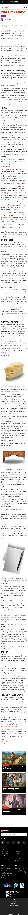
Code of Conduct (14, 901)
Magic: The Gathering (6, 868)
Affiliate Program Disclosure (19, 859)
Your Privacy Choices (14, 912)
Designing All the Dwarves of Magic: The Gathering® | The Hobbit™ (14, 768)
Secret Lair (4, 877)
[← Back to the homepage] (14, 1)
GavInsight (3, 743)
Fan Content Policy (14, 907)
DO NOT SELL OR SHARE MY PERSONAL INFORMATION (14, 910)
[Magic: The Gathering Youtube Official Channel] (18, 842)
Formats (3, 855)
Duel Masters (18, 870)
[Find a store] (25, 834)
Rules (2, 857)
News (2, 7)
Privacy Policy (14, 903)
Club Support (4, 851)
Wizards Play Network (20, 857)
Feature (6, 7)
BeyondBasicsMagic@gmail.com (9, 726)
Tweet (21, 721)
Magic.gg (3, 872)
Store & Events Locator (7, 873)
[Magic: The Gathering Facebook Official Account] (2, 842)
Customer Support (14, 905)
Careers (17, 853)
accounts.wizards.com (7, 289)
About (16, 850)
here (6, 120)
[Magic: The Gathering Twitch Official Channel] (13, 842)
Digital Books (4, 853)
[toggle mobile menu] (2, 2)
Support (17, 855)
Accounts (17, 851)
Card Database (5, 875)
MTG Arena (4, 870)
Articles (3, 850)
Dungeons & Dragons (20, 868)
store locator (8, 217)
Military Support (5, 859)
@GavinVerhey (4, 741)
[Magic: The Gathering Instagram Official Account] (24, 842)
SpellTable (3, 879)
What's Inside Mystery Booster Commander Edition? (14, 790)
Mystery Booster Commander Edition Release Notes (14, 811)
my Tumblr (15, 723)
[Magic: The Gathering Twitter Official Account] (8, 842)
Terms (14, 899)
